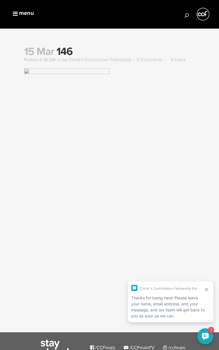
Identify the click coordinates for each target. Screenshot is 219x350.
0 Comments (149, 59)
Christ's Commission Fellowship (99, 59)
